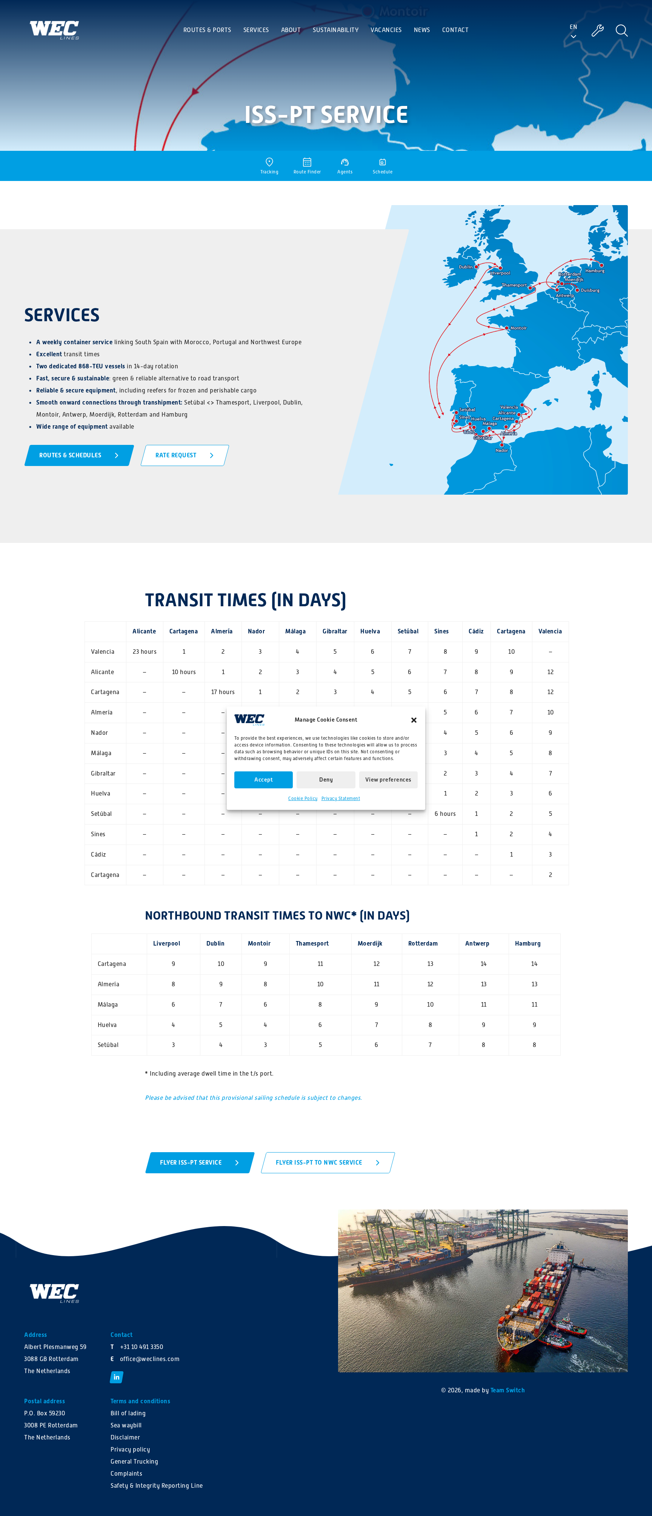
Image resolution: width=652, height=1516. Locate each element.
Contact (455, 30)
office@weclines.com (150, 1359)
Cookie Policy (303, 798)
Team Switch (508, 1390)
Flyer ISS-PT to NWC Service (319, 1162)
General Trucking (134, 1461)
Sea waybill (126, 1425)
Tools (595, 30)
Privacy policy (130, 1449)
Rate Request (175, 455)
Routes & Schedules (70, 455)
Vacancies (386, 30)
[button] (414, 720)
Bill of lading (128, 1413)
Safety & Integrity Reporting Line (157, 1485)
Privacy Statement (340, 798)
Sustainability (335, 30)
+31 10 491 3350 (141, 1347)
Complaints (126, 1473)
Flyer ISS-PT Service (190, 1162)
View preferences (388, 779)
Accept (263, 779)
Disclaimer (125, 1437)
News (422, 30)
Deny (326, 779)
